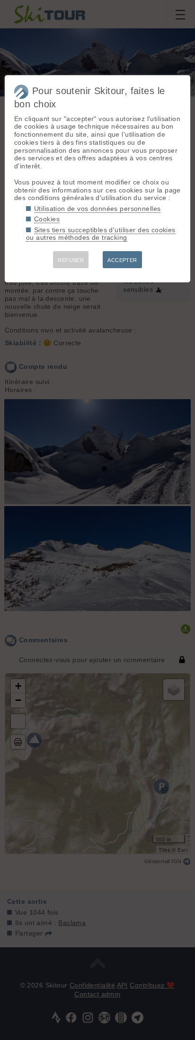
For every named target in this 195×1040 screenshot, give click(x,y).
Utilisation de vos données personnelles (97, 208)
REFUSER (71, 260)
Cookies (47, 219)
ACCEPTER (122, 260)
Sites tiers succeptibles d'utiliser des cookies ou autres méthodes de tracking (101, 234)
